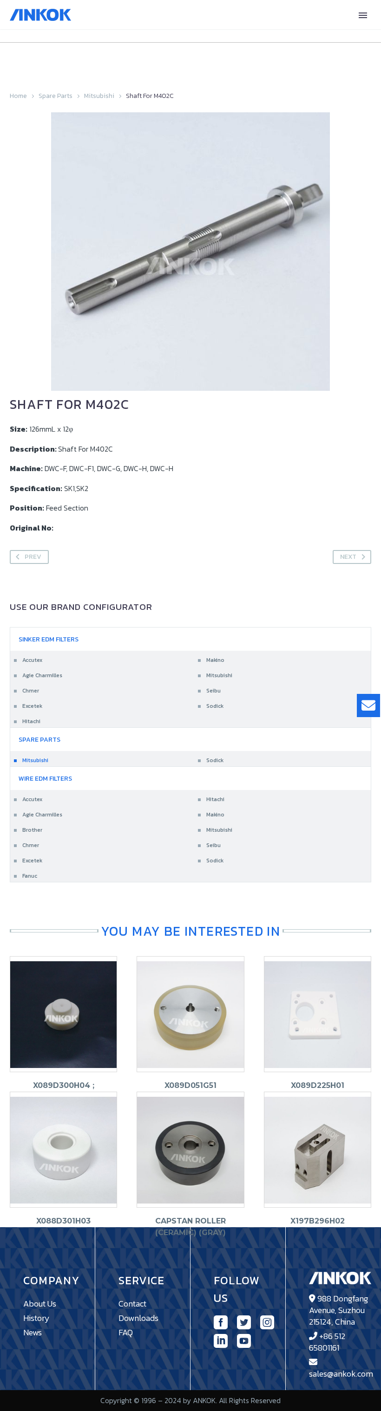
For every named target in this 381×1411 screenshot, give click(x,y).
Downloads (138, 1318)
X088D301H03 (63, 1221)
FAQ (125, 1332)
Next (348, 557)
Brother (32, 830)
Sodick (214, 706)
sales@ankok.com (341, 1373)
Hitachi (31, 721)
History (36, 1318)
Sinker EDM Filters (49, 639)
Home (18, 96)
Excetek (32, 706)
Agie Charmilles (42, 675)
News (32, 1332)
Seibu (213, 690)
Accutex (32, 660)
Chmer (30, 690)
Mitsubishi (99, 96)
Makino (215, 660)
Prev (33, 557)
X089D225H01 (317, 1085)
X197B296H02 (317, 1221)
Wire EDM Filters (45, 778)
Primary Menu (363, 15)
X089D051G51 (190, 1085)
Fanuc (29, 876)
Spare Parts (55, 96)
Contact (132, 1303)
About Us (39, 1303)
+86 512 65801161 (327, 1342)
